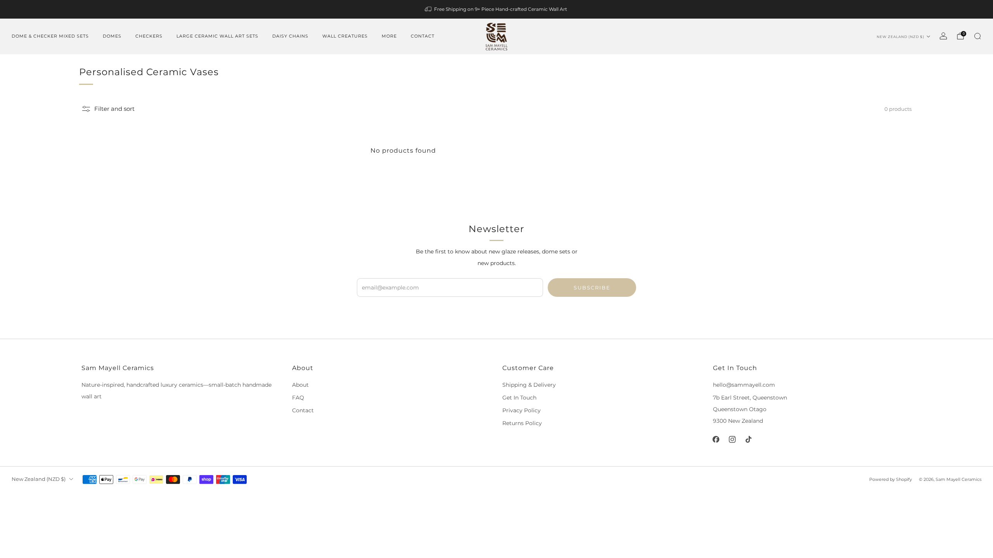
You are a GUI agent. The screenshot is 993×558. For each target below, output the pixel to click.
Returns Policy (522, 423)
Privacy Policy (521, 410)
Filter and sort (114, 108)
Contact (422, 36)
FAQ (298, 397)
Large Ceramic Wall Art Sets (217, 36)
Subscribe (592, 287)
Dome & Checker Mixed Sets (50, 36)
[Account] (943, 36)
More (389, 36)
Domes (112, 36)
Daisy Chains (290, 36)
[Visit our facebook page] (716, 439)
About (300, 384)
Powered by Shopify (890, 479)
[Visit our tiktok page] (748, 439)
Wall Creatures (345, 36)
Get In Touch (519, 397)
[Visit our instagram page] (732, 439)
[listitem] (496, 9)
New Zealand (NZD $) (900, 36)
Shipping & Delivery (529, 384)
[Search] (977, 36)
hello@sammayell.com (744, 384)
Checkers (149, 36)
